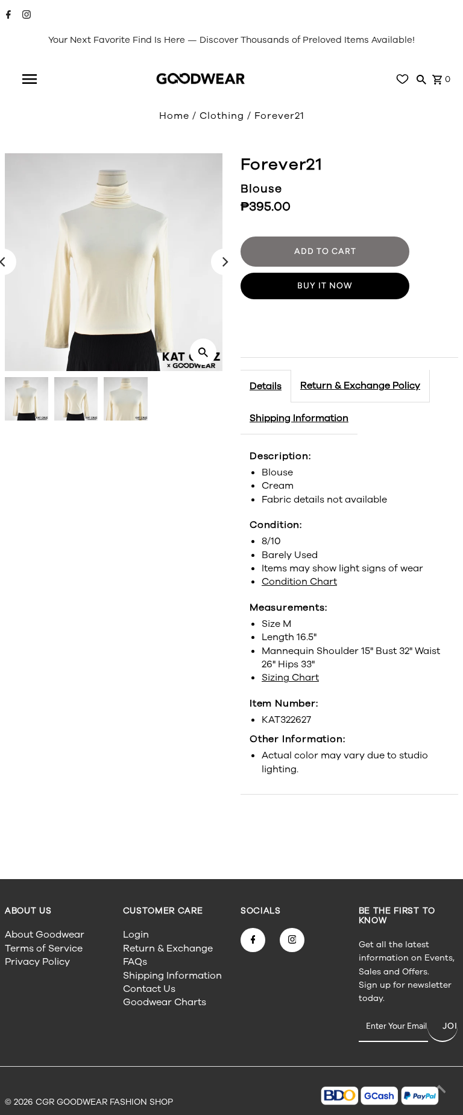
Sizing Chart (290, 677)
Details (266, 386)
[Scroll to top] (439, 1091)
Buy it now (325, 286)
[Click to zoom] (203, 351)
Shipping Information (299, 418)
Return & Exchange (168, 948)
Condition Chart (299, 581)
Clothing (222, 115)
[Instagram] (25, 16)
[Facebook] (7, 16)
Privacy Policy (37, 961)
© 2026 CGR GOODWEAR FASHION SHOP (89, 1102)
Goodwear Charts (164, 1002)
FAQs (135, 961)
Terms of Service (44, 948)
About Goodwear (44, 934)
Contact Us (149, 989)
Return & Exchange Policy (360, 385)
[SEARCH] (421, 79)
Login (136, 934)
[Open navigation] (29, 79)
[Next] (224, 262)
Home (174, 115)
